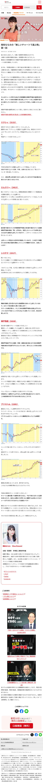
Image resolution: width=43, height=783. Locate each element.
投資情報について (8, 599)
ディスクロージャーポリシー (29, 742)
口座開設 (18, 7)
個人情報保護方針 (5, 739)
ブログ (6, 574)
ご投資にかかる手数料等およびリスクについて (12, 749)
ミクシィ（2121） (9, 122)
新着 (2, 13)
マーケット (30, 13)
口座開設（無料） (22, 725)
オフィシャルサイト (10, 571)
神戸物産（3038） (9, 321)
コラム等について (8, 596)
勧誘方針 (3, 745)
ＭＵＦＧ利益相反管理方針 (7, 742)
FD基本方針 (25, 739)
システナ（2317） (9, 253)
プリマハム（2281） (10, 404)
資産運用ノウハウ (19, 13)
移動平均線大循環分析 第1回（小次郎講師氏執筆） (16, 115)
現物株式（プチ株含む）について (13, 594)
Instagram (7, 579)
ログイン (6, 7)
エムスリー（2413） (10, 187)
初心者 (9, 13)
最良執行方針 (25, 745)
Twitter (6, 576)
